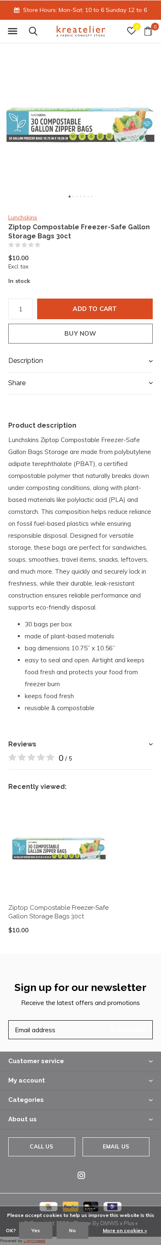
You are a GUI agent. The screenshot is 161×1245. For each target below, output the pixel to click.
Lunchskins (22, 217)
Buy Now (80, 333)
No (72, 1230)
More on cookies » (125, 1230)
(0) (46, 245)
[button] (12, 31)
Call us (41, 1146)
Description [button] (25, 361)
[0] (148, 30)
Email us (116, 1146)
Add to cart (95, 309)
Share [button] (17, 383)
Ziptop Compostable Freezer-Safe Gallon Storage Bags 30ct (58, 912)
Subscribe (128, 1029)
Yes (35, 1230)
